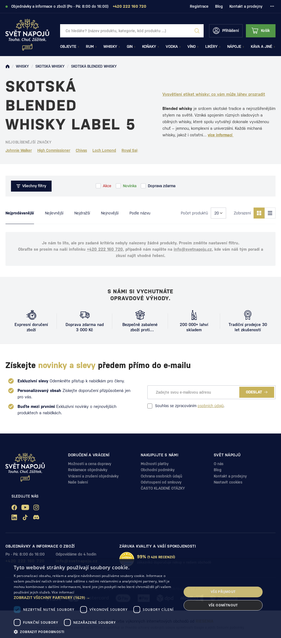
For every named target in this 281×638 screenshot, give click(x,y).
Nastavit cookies (228, 482)
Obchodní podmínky (158, 470)
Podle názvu (140, 213)
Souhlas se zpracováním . (189, 406)
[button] (95, 597)
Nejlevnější (54, 213)
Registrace (199, 6)
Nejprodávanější (19, 213)
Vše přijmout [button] (223, 591)
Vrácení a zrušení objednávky (93, 476)
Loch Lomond (104, 150)
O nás (218, 464)
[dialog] (140, 598)
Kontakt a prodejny (245, 6)
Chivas (81, 150)
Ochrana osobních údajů (161, 476)
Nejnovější (110, 213)
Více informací (63, 592)
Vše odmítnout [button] (223, 605)
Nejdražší (82, 213)
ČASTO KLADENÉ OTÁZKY (163, 488)
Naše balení (78, 482)
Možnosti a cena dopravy (89, 464)
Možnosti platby (154, 464)
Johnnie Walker (18, 150)
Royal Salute (132, 150)
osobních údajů (211, 406)
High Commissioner (53, 150)
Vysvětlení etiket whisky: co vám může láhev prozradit (213, 94)
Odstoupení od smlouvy (161, 482)
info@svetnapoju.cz (193, 249)
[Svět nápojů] (7, 66)
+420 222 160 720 (105, 249)
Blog (219, 6)
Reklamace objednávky (87, 470)
